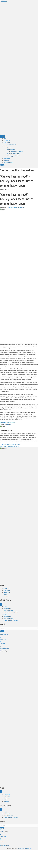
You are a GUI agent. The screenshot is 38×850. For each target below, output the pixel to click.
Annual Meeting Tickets (17, 151)
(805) (1, 832)
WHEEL (5, 606)
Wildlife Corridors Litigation (10, 612)
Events (5, 146)
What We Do (7, 142)
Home (5, 138)
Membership (7, 158)
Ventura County (11, 422)
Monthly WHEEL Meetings (13, 155)
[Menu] (1, 604)
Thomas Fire (21, 207)
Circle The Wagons (8, 610)
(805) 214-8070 (4, 634)
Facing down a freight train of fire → (9, 446)
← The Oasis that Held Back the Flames (10, 444)
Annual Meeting (11, 149)
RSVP (12, 157)
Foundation (6, 160)
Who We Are (7, 140)
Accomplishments (11, 144)
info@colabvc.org (4, 648)
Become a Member (8, 162)
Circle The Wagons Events (13, 153)
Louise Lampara (13, 207)
